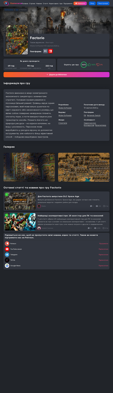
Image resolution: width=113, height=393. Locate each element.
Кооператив (89, 125)
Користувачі (53, 3)
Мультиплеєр (100, 125)
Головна (25, 3)
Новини (39, 3)
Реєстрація (103, 3)
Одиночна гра (90, 123)
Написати (80, 3)
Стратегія (62, 123)
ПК (85, 115)
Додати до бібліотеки (58, 74)
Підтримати (68, 3)
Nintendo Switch (93, 115)
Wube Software (65, 108)
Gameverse (9, 10)
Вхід (92, 3)
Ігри (61, 3)
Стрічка (32, 3)
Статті (45, 3)
